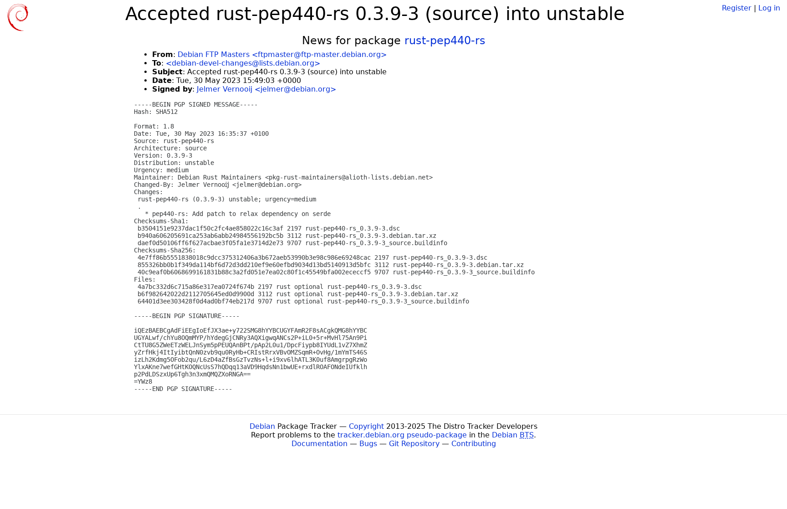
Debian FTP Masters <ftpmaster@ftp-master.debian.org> (282, 54)
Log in (769, 8)
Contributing (473, 443)
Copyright (366, 426)
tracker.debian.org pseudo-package (402, 435)
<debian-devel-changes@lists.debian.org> (243, 63)
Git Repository (414, 443)
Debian (262, 426)
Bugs (368, 443)
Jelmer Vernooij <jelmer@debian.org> (266, 89)
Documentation (319, 443)
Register (736, 8)
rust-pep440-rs (444, 40)
